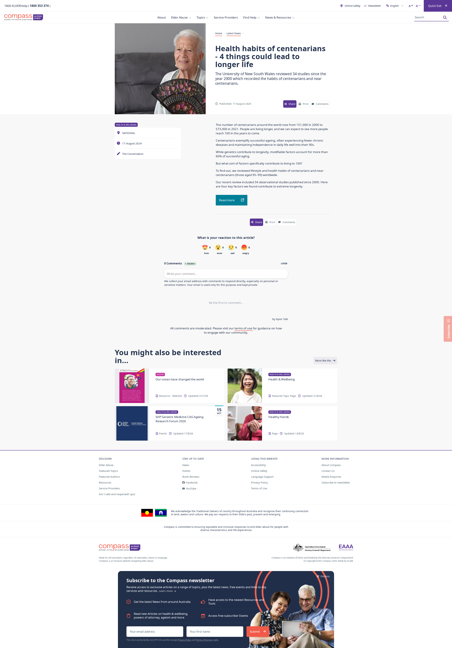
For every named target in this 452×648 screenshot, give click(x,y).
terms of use (243, 328)
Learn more (166, 591)
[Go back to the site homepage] (24, 17)
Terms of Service (204, 639)
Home (218, 33)
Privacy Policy (184, 639)
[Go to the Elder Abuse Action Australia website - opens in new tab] (346, 547)
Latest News (234, 33)
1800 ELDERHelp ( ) (27, 6)
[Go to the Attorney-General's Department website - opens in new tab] (312, 548)
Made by (345, 560)
